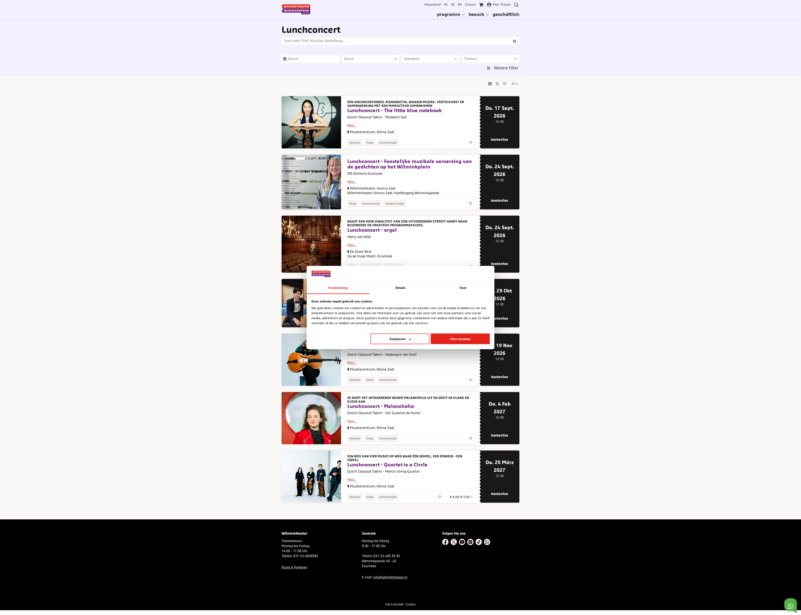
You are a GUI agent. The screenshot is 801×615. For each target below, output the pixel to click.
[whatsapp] (487, 542)
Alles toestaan (460, 339)
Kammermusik (387, 143)
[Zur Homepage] (296, 9)
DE (453, 4)
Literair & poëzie (394, 203)
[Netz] (497, 84)
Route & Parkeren (294, 567)
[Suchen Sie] (514, 41)
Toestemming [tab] (338, 287)
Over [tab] (463, 287)
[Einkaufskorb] (481, 5)
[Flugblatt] (504, 84)
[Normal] (490, 84)
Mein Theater (502, 4)
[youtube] (462, 542)
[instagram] (470, 542)
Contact (470, 4)
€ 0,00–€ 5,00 (460, 497)
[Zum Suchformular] (516, 5)
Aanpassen (397, 339)
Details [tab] (400, 287)
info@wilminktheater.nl (390, 577)
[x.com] (454, 542)
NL (446, 4)
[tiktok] (479, 542)
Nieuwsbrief (432, 4)
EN (460, 4)
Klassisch (354, 143)
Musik (369, 143)
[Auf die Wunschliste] (470, 143)
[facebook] (445, 542)
